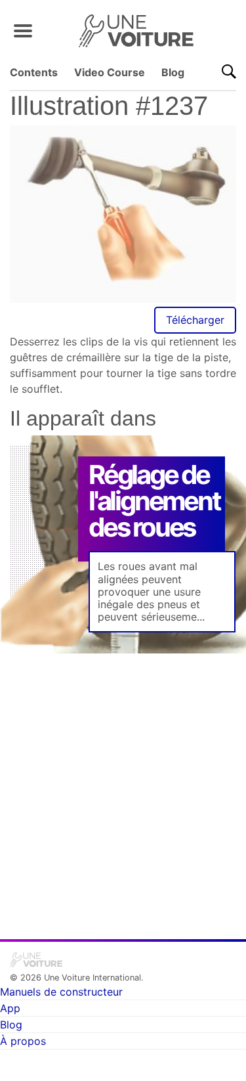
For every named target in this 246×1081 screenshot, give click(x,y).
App (10, 1008)
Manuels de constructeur (61, 991)
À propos (23, 1041)
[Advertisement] (123, 787)
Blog (172, 72)
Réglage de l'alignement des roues (154, 500)
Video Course (109, 72)
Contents (34, 72)
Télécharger (195, 319)
